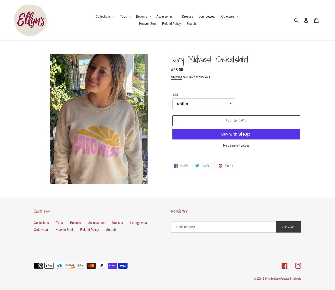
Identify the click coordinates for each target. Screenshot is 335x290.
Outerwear (41, 230)
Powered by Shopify (290, 278)
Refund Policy (89, 230)
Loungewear (138, 223)
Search (111, 230)
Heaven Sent (64, 230)
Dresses (117, 223)
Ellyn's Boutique (271, 278)
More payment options (236, 145)
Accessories (96, 223)
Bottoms (75, 223)
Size (175, 94)
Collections (41, 223)
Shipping (176, 77)
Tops (59, 223)
